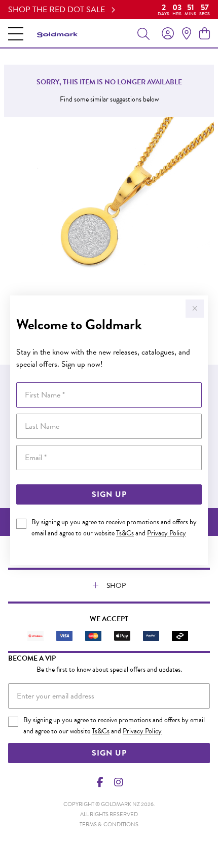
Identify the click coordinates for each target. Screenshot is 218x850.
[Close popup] (195, 308)
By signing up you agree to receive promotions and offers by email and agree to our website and (114, 527)
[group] (109, 9)
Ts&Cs (125, 533)
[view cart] (204, 34)
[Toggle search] (143, 33)
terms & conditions (109, 824)
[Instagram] (118, 782)
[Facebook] (100, 782)
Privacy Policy (166, 533)
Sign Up (109, 494)
